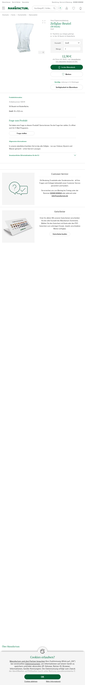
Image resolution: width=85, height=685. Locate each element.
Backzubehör (33, 15)
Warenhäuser (6, 2)
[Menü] (3, 8)
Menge (58, 49)
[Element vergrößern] (43, 52)
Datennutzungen (32, 663)
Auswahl (58, 43)
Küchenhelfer (22, 15)
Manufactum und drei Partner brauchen (27, 661)
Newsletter (25, 2)
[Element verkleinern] (39, 52)
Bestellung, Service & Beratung (67, 2)
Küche (13, 15)
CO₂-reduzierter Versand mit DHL (67, 61)
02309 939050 (56, 193)
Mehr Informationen (53, 681)
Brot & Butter (16, 2)
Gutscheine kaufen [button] (60, 234)
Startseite (5, 15)
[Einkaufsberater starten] (59, 8)
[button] (43, 21)
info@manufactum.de (60, 196)
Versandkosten (76, 59)
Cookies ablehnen (30, 681)
